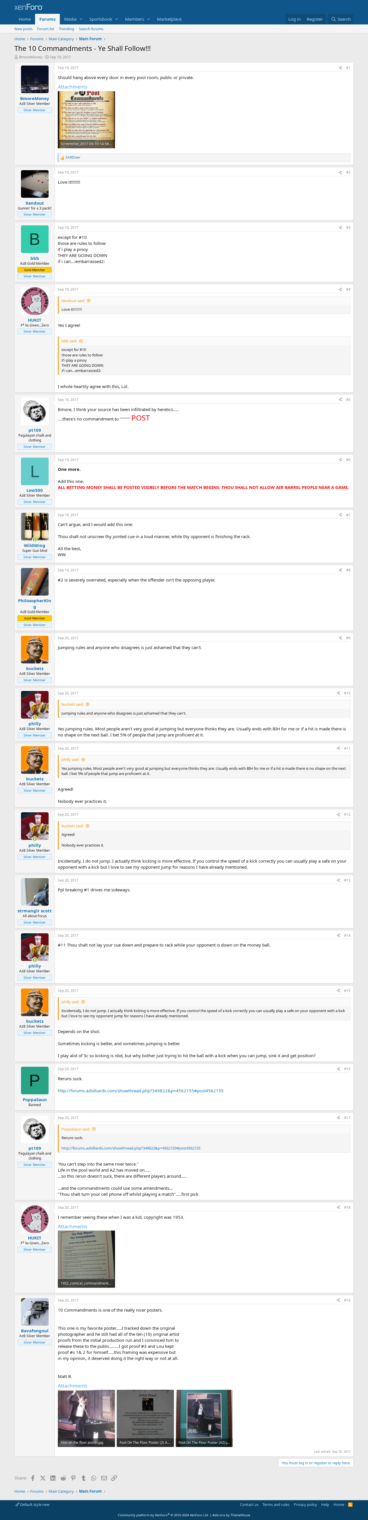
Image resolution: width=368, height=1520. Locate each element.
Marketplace (169, 19)
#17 (347, 1117)
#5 (348, 399)
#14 (347, 935)
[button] (81, 19)
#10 (347, 693)
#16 (347, 1068)
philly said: (70, 759)
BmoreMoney (31, 57)
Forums (47, 19)
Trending (66, 28)
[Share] (340, 68)
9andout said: (73, 300)
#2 (348, 172)
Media (70, 19)
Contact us (249, 1504)
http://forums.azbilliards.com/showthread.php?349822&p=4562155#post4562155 (141, 1090)
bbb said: (69, 340)
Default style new (34, 1504)
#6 (348, 459)
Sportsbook (100, 19)
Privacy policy (305, 1504)
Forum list (45, 28)
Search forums (91, 28)
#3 (348, 227)
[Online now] (34, 539)
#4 (348, 289)
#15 (347, 990)
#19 (347, 1300)
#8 (348, 570)
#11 (347, 748)
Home (25, 19)
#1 (348, 67)
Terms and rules (276, 1504)
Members (134, 19)
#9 (348, 638)
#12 (347, 814)
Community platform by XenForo (163, 1515)
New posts (23, 28)
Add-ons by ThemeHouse (231, 1515)
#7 (348, 515)
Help (325, 1504)
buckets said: (73, 704)
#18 (347, 1207)
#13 (347, 880)
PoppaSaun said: (76, 1129)
